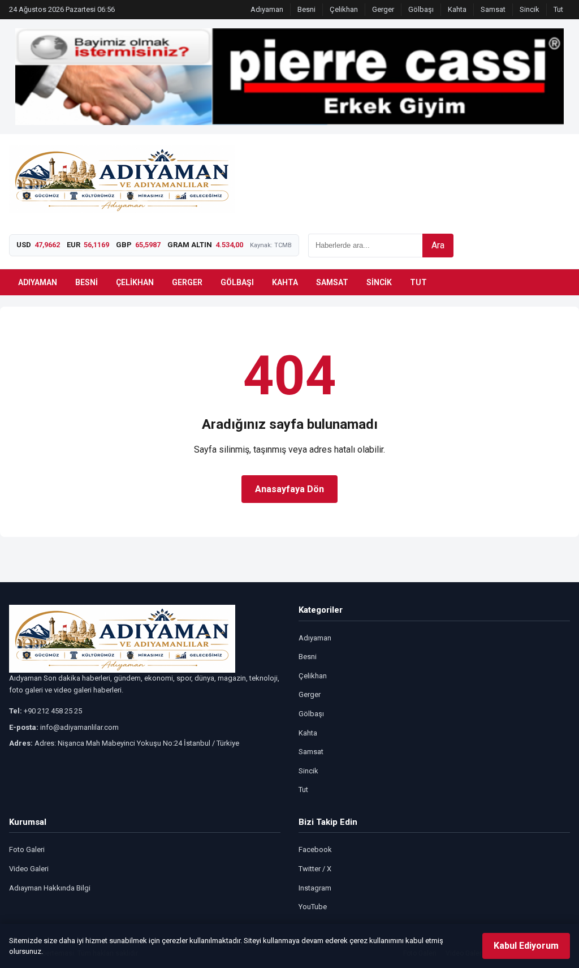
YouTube (313, 906)
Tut (558, 9)
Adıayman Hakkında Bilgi (49, 888)
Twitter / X (315, 868)
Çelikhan (344, 9)
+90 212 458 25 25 (53, 711)
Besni (306, 9)
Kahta (457, 9)
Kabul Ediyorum (526, 945)
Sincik (529, 9)
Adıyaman (266, 9)
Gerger (383, 9)
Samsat (493, 9)
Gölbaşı (421, 9)
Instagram (315, 888)
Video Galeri (29, 868)
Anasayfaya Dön (289, 489)
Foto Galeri (27, 849)
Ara (437, 245)
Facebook (315, 849)
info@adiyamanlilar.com (79, 727)
